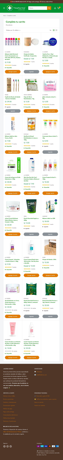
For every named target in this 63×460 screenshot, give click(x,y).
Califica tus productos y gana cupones (46, 399)
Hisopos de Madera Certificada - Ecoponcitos (30, 55)
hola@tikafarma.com (41, 375)
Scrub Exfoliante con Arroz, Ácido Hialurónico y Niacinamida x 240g (12, 302)
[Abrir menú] (4, 8)
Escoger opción (13, 72)
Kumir (43, 257)
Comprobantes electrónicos (10, 415)
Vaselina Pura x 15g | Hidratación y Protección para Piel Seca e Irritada (50, 55)
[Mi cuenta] (55, 8)
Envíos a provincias (8, 399)
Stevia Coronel (28, 95)
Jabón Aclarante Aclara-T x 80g (49, 98)
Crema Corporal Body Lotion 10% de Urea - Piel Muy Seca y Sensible (31, 261)
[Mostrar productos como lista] (56, 30)
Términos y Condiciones (9, 421)
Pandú (6, 95)
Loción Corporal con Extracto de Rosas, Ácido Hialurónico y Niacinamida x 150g (31, 343)
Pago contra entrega (8, 412)
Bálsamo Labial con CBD (48, 218)
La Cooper (7, 52)
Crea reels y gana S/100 (42, 396)
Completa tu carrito (11, 15)
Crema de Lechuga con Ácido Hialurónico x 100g (12, 178)
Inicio (4, 15)
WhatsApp (39, 372)
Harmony (44, 216)
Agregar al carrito (50, 72)
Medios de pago (7, 409)
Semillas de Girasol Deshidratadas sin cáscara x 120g (31, 138)
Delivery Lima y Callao (9, 396)
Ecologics (26, 52)
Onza (25, 216)
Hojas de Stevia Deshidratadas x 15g (29, 98)
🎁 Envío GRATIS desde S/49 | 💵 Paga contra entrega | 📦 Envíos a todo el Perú (31, 1)
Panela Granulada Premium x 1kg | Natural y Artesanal (49, 301)
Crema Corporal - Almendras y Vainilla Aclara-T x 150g (12, 260)
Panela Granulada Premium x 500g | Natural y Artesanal (31, 301)
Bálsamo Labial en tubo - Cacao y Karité (11, 137)
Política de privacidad (9, 418)
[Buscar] (49, 8)
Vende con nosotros (39, 405)
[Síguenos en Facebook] (4, 446)
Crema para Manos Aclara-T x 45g (49, 137)
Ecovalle (26, 134)
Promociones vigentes (9, 405)
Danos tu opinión (38, 402)
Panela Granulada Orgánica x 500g (31, 219)
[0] (58, 8)
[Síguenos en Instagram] (7, 446)
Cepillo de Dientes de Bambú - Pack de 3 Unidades (12, 98)
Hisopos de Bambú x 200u (49, 259)
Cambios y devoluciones (9, 402)
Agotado (31, 72)
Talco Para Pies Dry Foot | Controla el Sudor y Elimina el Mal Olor (31, 179)
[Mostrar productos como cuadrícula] (53, 30)
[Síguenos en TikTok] (11, 446)
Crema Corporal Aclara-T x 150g (49, 178)
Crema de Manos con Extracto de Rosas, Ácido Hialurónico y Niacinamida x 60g (12, 343)
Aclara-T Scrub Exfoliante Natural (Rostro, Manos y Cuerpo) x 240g (11, 220)
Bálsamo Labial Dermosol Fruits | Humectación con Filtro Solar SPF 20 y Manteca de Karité (12, 56)
